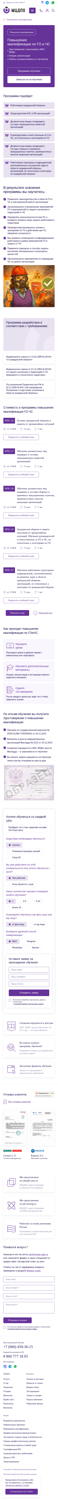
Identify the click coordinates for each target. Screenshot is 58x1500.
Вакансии (7, 1395)
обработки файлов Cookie (17, 1485)
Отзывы (7, 1391)
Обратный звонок (41, 10)
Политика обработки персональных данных (20, 1474)
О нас (6, 1383)
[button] (32, 10)
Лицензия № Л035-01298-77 (15, 3)
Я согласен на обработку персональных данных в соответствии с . (29, 1002)
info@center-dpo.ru (38, 1254)
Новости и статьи (34, 1383)
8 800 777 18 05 (15, 1356)
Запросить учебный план (21, 437)
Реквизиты (8, 1403)
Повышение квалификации (16, 1429)
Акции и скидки (34, 1395)
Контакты (7, 1408)
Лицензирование (11, 1461)
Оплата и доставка (35, 1379)
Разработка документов (14, 1420)
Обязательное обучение (14, 1425)
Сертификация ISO (12, 1449)
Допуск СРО (9, 1457)
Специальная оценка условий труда (19, 1445)
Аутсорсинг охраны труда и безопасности (22, 1437)
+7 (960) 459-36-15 (18, 1347)
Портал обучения (34, 1399)
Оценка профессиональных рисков (19, 1441)
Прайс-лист (8, 1399)
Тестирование (32, 1391)
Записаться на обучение (29, 79)
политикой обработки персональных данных (29, 1004)
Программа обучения (29, 71)
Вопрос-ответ (33, 1270)
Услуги (6, 1379)
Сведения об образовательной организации (19, 1469)
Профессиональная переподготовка (19, 1433)
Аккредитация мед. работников (17, 1453)
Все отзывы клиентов (19, 1101)
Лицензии (8, 1387)
